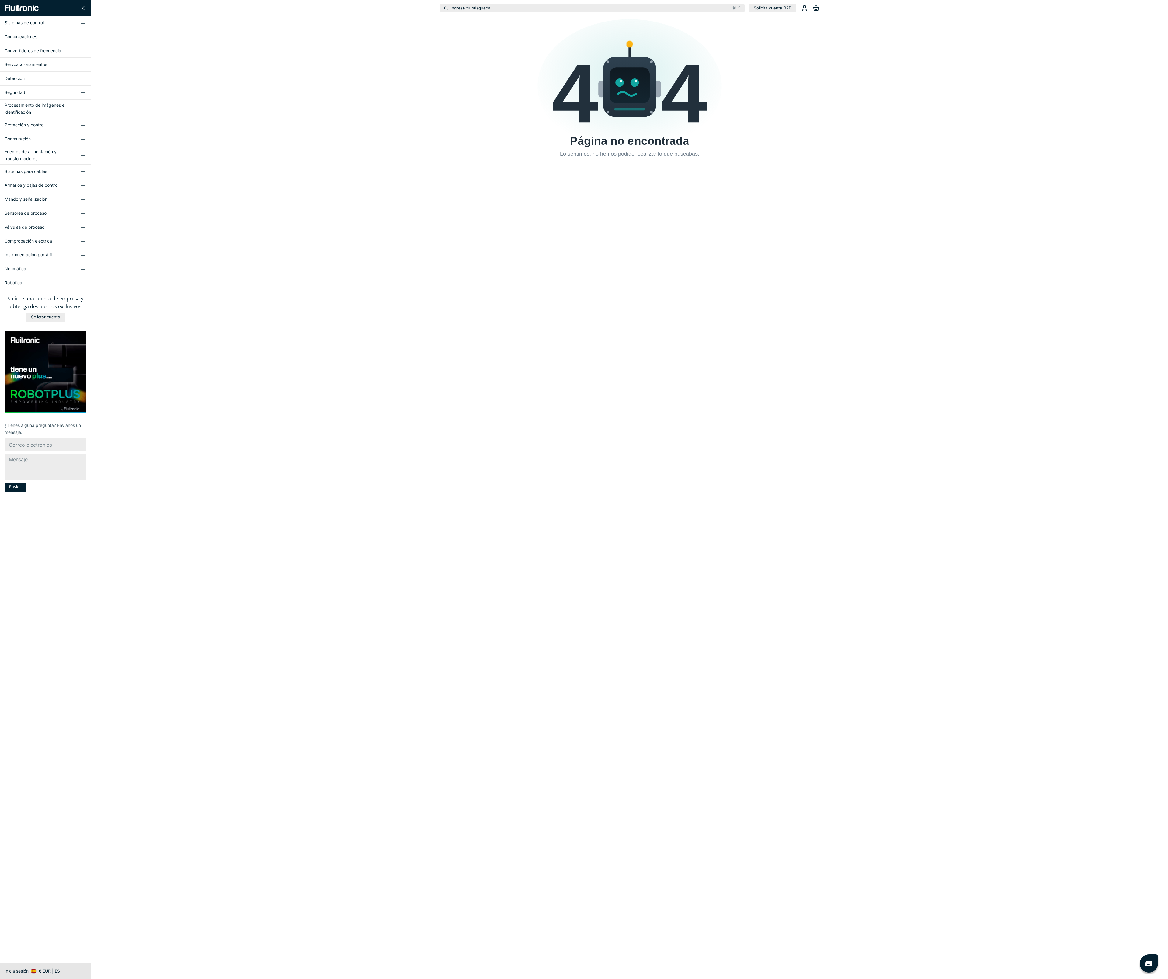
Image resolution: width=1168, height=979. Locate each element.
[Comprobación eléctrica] (82, 241)
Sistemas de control (24, 22)
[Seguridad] (82, 92)
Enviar (15, 487)
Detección (15, 78)
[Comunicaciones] (82, 37)
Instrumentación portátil (28, 255)
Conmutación (18, 138)
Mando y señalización (26, 199)
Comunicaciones (21, 36)
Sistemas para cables (26, 171)
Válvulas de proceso (24, 227)
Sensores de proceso (26, 213)
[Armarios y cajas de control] (82, 185)
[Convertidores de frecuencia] (82, 50)
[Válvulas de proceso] (82, 227)
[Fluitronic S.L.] (22, 8)
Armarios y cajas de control (31, 185)
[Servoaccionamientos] (82, 64)
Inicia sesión (17, 971)
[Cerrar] (83, 8)
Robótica (13, 282)
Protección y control (24, 124)
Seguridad (15, 92)
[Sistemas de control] (82, 23)
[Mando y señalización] (82, 199)
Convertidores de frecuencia (33, 50)
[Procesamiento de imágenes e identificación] (82, 108)
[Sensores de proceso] (82, 213)
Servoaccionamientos (26, 64)
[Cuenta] (804, 8)
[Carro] (816, 8)
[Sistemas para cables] (82, 171)
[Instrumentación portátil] (82, 255)
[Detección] (82, 78)
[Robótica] (82, 283)
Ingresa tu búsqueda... (595, 7)
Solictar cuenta (45, 316)
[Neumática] (82, 269)
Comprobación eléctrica (28, 241)
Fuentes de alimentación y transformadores (31, 155)
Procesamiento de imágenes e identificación (34, 108)
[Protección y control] (82, 125)
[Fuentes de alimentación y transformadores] (82, 155)
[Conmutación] (82, 139)
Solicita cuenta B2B (772, 7)
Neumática (15, 268)
